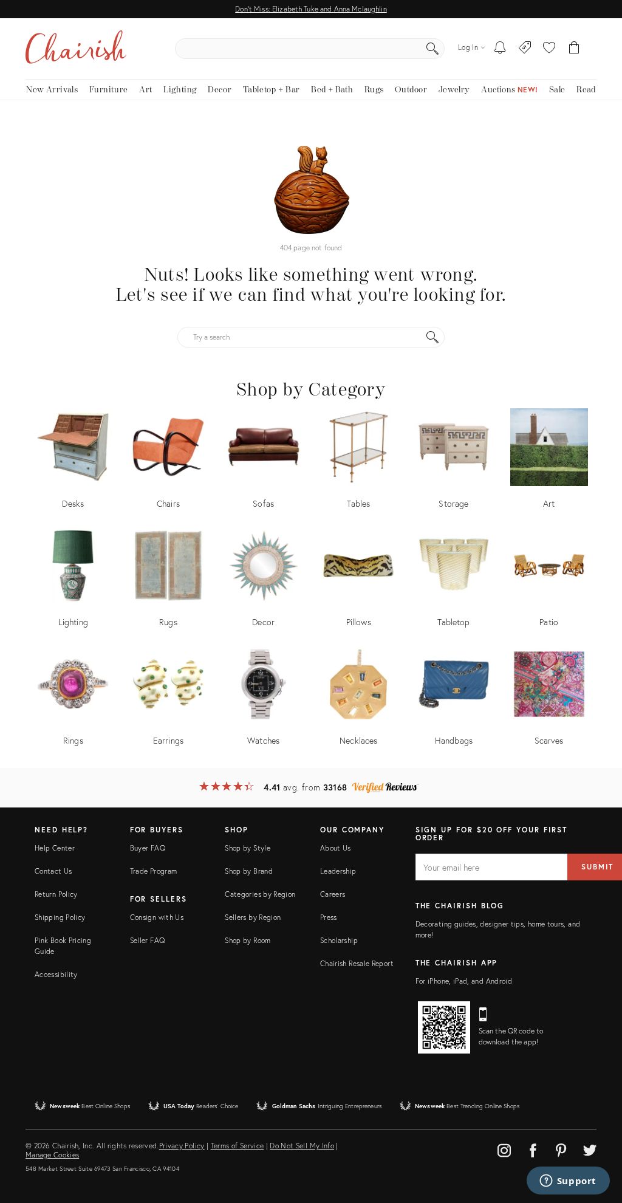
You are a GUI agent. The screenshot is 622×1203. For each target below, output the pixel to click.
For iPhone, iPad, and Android (463, 980)
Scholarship (339, 940)
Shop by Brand (249, 871)
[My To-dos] (500, 48)
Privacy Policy (182, 1145)
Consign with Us (156, 917)
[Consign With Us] (525, 48)
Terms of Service (237, 1145)
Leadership (338, 871)
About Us (335, 847)
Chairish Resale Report (357, 963)
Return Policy (56, 894)
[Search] (432, 48)
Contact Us (53, 871)
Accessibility (56, 974)
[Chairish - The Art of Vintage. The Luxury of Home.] (76, 48)
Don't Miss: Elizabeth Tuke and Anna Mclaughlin (310, 8)
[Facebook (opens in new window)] (532, 1148)
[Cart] (574, 48)
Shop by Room (247, 940)
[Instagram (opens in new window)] (504, 1148)
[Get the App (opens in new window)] (444, 1027)
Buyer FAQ (147, 847)
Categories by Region (260, 894)
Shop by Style (247, 847)
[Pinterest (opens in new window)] (561, 1148)
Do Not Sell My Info (302, 1145)
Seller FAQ (147, 940)
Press (328, 917)
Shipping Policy (60, 917)
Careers (333, 894)
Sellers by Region (253, 917)
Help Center (55, 847)
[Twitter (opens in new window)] (589, 1148)
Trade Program (153, 871)
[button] (549, 48)
